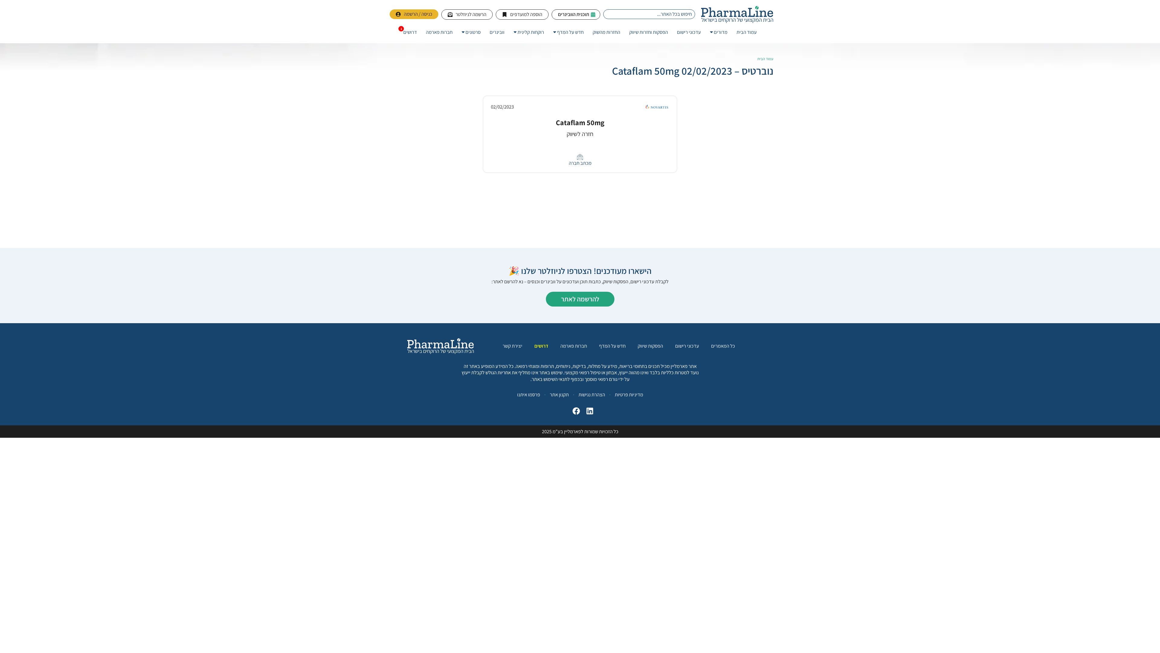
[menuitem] (718, 32)
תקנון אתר (559, 394)
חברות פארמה (573, 346)
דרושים (541, 346)
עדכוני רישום (687, 346)
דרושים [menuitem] (410, 32)
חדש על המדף (612, 346)
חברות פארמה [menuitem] (439, 32)
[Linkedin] (588, 412)
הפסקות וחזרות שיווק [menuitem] (648, 32)
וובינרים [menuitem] (497, 32)
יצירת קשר (512, 346)
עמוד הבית (765, 58)
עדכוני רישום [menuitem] (689, 32)
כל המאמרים (723, 346)
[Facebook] (574, 412)
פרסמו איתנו (528, 394)
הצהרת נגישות (591, 394)
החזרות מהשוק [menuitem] (606, 32)
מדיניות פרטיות (629, 394)
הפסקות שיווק (650, 346)
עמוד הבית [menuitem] (746, 32)
